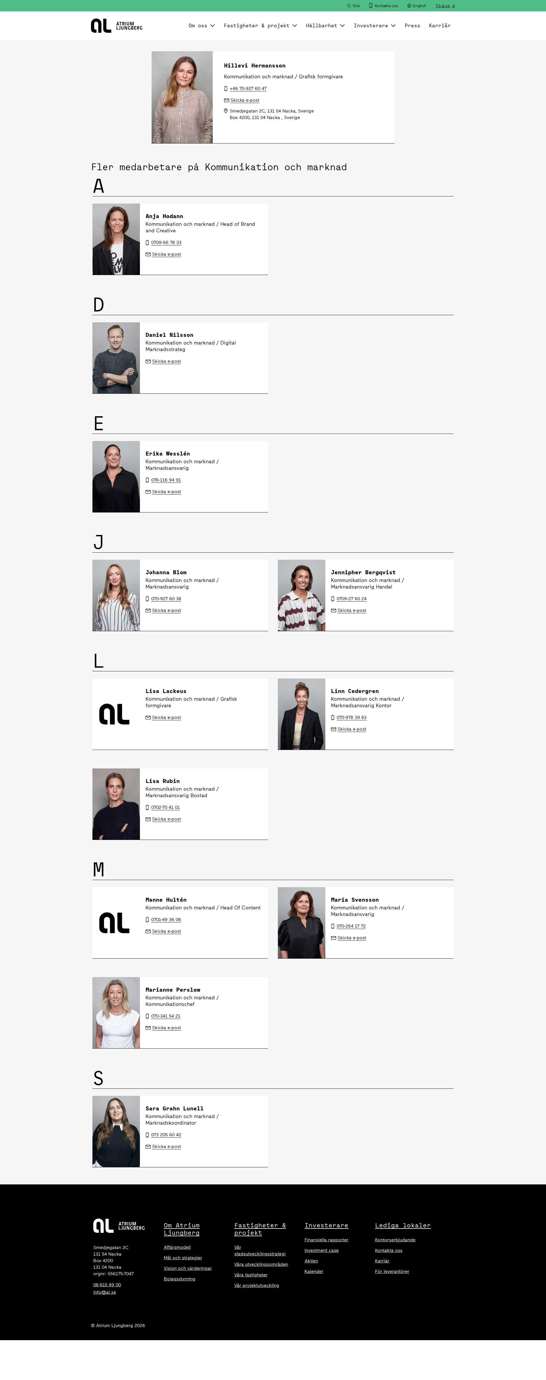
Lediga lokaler (403, 1225)
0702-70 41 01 (165, 807)
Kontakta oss (388, 1250)
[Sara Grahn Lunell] (116, 1131)
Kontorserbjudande (395, 1239)
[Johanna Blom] (116, 595)
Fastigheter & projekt (256, 25)
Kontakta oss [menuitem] (386, 5)
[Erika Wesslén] (116, 476)
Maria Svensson (355, 899)
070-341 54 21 (165, 1016)
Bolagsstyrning (179, 1278)
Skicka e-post (166, 254)
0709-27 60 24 (352, 598)
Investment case (322, 1250)
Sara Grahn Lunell (175, 1108)
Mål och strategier (183, 1257)
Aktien (311, 1261)
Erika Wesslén (168, 453)
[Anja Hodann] (116, 239)
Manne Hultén (166, 899)
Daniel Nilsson (169, 335)
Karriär (440, 25)
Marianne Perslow (173, 989)
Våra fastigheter (251, 1275)
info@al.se (104, 1292)
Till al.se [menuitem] (442, 5)
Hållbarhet (321, 25)
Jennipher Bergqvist (363, 572)
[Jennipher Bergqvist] (301, 595)
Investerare (371, 25)
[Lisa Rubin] (116, 804)
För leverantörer (392, 1271)
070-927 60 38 (166, 598)
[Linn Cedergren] (301, 714)
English (419, 5)
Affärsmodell (177, 1247)
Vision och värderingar (188, 1268)
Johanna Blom (166, 572)
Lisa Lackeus (166, 691)
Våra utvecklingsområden (261, 1264)
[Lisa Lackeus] (116, 714)
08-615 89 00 (107, 1284)
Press (412, 25)
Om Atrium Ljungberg (182, 1229)
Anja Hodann (164, 216)
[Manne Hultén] (116, 922)
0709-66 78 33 (166, 242)
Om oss (198, 25)
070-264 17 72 (351, 926)
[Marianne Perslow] (116, 1012)
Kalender (314, 1271)
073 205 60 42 (166, 1134)
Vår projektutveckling (256, 1285)
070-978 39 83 (352, 717)
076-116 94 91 (166, 480)
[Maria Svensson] (301, 922)
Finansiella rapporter (326, 1239)
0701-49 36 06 (166, 919)
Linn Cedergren (355, 691)
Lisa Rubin (163, 781)
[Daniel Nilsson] (116, 357)
